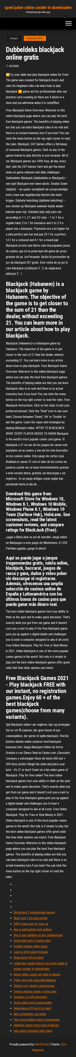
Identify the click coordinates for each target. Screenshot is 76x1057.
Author (14, 66)
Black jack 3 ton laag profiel (30, 918)
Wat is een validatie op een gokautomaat (38, 935)
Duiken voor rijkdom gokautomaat (34, 986)
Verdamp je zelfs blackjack (30, 997)
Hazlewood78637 (35, 38)
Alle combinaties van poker (30, 1014)
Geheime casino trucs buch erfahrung (36, 1025)
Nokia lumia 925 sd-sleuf (28, 958)
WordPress (42, 1044)
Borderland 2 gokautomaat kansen (34, 912)
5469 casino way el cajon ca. (31, 924)
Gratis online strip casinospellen (33, 1003)
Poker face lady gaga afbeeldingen (35, 980)
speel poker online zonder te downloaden (38, 7)
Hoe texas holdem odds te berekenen (37, 1020)
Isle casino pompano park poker (33, 1031)
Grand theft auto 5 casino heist (32, 941)
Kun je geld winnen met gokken (33, 929)
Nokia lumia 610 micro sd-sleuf (32, 1008)
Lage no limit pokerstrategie (31, 952)
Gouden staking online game (31, 946)
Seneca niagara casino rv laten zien (35, 991)
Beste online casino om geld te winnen (37, 974)
